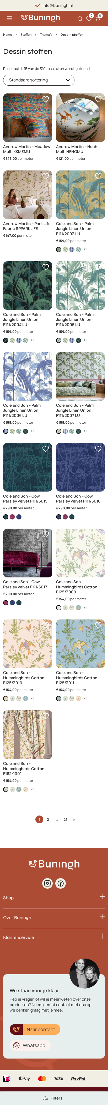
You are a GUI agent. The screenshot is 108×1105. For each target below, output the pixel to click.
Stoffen (25, 34)
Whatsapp (34, 1045)
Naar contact (41, 1029)
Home (7, 34)
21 (65, 819)
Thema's (46, 34)
